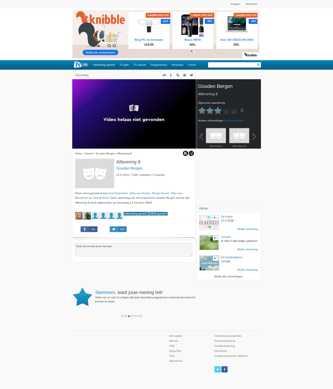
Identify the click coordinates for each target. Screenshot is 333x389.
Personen (177, 64)
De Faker (227, 216)
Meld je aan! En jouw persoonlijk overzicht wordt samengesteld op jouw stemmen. (161, 294)
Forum (192, 64)
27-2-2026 (227, 220)
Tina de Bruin (101, 197)
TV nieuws (139, 64)
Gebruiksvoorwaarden (227, 335)
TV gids (124, 64)
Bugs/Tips (175, 350)
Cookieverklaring (224, 345)
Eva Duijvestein (118, 193)
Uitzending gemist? (136, 213)
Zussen (226, 236)
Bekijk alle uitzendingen (228, 276)
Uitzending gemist (104, 64)
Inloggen (235, 4)
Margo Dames (160, 193)
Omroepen (175, 335)
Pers (172, 355)
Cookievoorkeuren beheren (231, 355)
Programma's (159, 64)
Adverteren (176, 361)
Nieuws (173, 340)
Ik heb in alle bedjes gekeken (239, 240)
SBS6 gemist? (158, 213)
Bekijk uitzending (248, 229)
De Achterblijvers (232, 257)
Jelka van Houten (140, 193)
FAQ (172, 345)
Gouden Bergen (129, 168)
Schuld (225, 261)
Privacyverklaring (224, 340)
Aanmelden (252, 4)
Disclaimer (220, 350)
